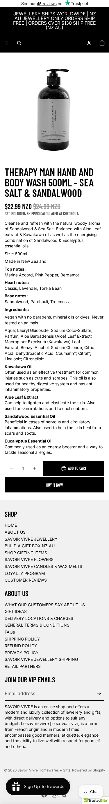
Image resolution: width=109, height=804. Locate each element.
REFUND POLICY (21, 645)
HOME (11, 525)
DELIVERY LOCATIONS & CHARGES (39, 618)
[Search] (19, 43)
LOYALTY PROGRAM (25, 573)
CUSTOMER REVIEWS (26, 580)
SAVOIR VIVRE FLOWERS (29, 559)
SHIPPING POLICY (22, 638)
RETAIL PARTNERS (23, 666)
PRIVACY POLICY (22, 652)
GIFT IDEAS (16, 611)
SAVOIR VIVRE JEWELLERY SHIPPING (41, 659)
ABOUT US (15, 532)
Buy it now (54, 485)
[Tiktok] (64, 794)
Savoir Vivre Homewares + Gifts (43, 770)
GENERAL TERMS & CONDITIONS (37, 625)
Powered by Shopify (88, 770)
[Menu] (6, 43)
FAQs (10, 631)
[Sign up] (99, 693)
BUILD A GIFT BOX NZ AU (30, 545)
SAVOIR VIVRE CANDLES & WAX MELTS (43, 566)
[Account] (89, 43)
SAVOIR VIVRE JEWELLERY (31, 539)
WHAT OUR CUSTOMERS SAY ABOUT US (45, 604)
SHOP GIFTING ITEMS (26, 552)
